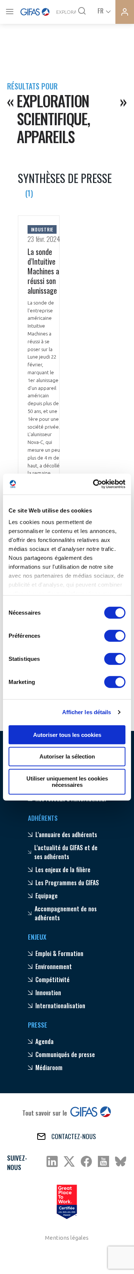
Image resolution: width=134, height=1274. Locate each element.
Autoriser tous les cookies (67, 734)
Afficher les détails (86, 712)
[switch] (114, 635)
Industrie (42, 229)
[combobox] (103, 10)
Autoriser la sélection (67, 756)
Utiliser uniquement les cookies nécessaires (67, 781)
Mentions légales (67, 1237)
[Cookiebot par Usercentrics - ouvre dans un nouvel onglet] (94, 484)
